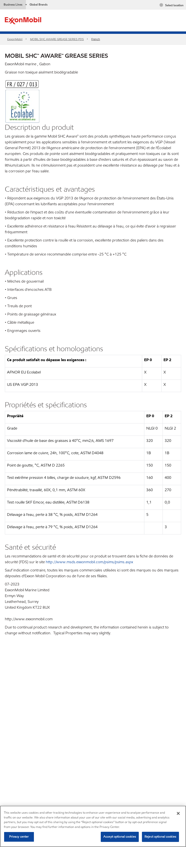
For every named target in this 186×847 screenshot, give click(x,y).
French (95, 39)
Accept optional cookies (119, 836)
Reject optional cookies (160, 836)
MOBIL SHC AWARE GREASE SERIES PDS (57, 39)
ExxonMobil (15, 39)
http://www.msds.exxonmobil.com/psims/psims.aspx (89, 561)
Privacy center (19, 836)
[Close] (178, 813)
